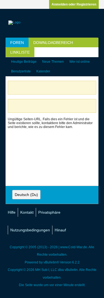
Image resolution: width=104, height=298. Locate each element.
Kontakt (27, 212)
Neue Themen (53, 62)
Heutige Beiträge (24, 62)
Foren (17, 42)
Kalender (43, 71)
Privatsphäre (49, 212)
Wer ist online (79, 62)
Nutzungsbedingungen (30, 230)
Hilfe (12, 212)
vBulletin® (51, 262)
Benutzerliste (21, 71)
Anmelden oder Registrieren (74, 4)
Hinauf (60, 230)
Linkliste (20, 52)
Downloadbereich (53, 42)
